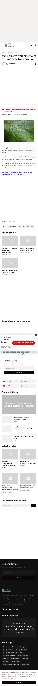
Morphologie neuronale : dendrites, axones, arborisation (24, 428)
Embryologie (15, 658)
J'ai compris (19, 682)
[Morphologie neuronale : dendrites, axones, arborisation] (7, 428)
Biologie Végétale (13, 52)
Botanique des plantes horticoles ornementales (9, 250)
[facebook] (3, 609)
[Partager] (35, 63)
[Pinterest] (24, 226)
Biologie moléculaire (9, 655)
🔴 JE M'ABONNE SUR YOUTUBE (23, 343)
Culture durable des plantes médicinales (27, 249)
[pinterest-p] (14, 609)
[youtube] (10, 609)
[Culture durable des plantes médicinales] (28, 241)
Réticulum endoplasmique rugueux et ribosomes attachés (9, 464)
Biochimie (6, 647)
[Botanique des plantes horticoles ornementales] (10, 241)
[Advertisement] (19, 21)
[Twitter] (19, 226)
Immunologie (16, 661)
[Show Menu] (2, 45)
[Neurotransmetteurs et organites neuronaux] (28, 478)
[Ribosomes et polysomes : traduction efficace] (7, 419)
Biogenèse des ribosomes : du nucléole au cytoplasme (10, 488)
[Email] (28, 226)
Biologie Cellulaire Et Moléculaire (12, 652)
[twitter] (6, 609)
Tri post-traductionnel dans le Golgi (23, 437)
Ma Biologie (25, 664)
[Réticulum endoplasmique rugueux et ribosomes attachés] (10, 454)
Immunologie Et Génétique (11, 664)
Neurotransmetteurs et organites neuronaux (28, 487)
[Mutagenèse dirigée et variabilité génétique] (10, 263)
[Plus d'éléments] (32, 226)
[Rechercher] (35, 45)
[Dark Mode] (32, 45)
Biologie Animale (8, 650)
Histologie (6, 661)
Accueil (4, 52)
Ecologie (5, 658)
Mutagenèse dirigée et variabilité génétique (9, 271)
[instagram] (17, 609)
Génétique (25, 658)
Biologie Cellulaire (21, 650)
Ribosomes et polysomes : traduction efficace (22, 418)
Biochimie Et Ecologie (18, 647)
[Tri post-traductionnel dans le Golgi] (7, 438)
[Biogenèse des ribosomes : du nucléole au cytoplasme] (10, 478)
